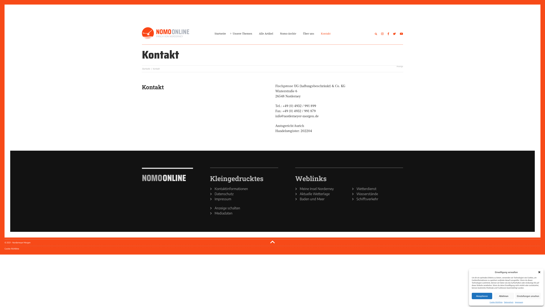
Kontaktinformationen (231, 188)
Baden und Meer (312, 199)
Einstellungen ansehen (528, 296)
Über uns (308, 33)
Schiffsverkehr (367, 199)
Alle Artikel (266, 33)
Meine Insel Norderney (317, 188)
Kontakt (326, 33)
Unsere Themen (242, 33)
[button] (539, 272)
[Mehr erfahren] (355, 57)
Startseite (220, 33)
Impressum (519, 302)
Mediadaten (223, 213)
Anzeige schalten (227, 208)
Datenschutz (508, 302)
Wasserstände (367, 193)
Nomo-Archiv (288, 33)
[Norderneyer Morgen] (165, 33)
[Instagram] (382, 33)
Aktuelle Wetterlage (315, 193)
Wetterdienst (366, 188)
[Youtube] (401, 33)
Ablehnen (503, 296)
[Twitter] (394, 33)
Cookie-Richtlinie (496, 302)
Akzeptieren (482, 296)
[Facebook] (388, 33)
